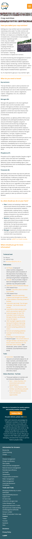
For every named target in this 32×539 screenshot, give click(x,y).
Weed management (8, 481)
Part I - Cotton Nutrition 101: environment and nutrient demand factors (17, 383)
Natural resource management (11, 468)
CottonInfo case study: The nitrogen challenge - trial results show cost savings (16, 305)
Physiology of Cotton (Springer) (15, 337)
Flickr (4, 525)
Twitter (4, 518)
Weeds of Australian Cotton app (11, 514)
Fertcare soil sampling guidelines (15, 331)
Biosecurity (5, 450)
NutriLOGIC (9, 357)
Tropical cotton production (10, 476)
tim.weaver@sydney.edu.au (13, 261)
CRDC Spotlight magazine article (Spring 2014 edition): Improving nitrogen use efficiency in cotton (15, 323)
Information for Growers (11, 447)
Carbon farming (7, 452)
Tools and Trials (8, 488)
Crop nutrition (6, 457)
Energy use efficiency (8, 461)
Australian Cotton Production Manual (17, 285)
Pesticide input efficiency (9, 470)
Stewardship (6, 474)
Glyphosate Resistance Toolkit (11, 505)
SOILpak (8, 280)
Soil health (5, 472)
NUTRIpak (9, 268)
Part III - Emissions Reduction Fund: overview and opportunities (17, 393)
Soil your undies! (7, 512)
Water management (8, 479)
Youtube (4, 521)
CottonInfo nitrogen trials (10, 501)
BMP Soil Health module (19, 239)
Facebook (5, 523)
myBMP (4, 535)
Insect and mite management (10, 465)
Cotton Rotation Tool (8, 503)
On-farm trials (6, 499)
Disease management (8, 459)
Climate (4, 454)
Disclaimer (5, 528)
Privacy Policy (6, 532)
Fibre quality (6, 463)
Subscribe (16, 413)
